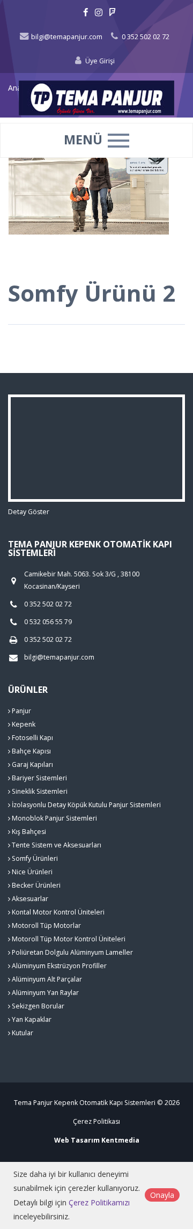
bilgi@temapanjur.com (65, 36)
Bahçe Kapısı (30, 751)
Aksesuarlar (29, 898)
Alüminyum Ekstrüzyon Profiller (58, 965)
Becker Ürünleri (35, 885)
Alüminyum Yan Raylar (44, 992)
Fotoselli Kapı (31, 737)
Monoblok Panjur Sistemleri (53, 818)
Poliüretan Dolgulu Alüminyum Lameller (71, 952)
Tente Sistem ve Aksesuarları (55, 845)
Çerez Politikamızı (99, 1202)
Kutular (21, 1032)
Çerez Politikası (96, 1121)
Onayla (162, 1195)
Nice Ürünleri (31, 871)
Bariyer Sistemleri (38, 777)
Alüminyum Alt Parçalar (46, 979)
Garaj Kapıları (31, 764)
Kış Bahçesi (28, 831)
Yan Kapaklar (30, 1019)
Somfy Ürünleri (34, 858)
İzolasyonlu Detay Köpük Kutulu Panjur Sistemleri (85, 804)
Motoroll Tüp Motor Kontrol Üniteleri (67, 938)
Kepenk (22, 724)
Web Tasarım (77, 1140)
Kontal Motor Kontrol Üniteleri (57, 912)
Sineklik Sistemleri (39, 791)
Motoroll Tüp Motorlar (45, 925)
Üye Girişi (99, 60)
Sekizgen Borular (37, 1006)
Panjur (20, 710)
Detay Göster (28, 511)
